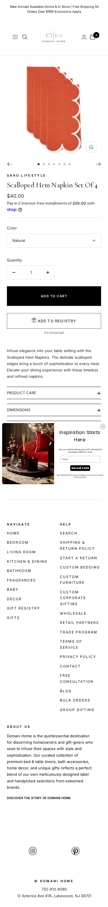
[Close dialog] (102, 426)
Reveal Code (80, 468)
